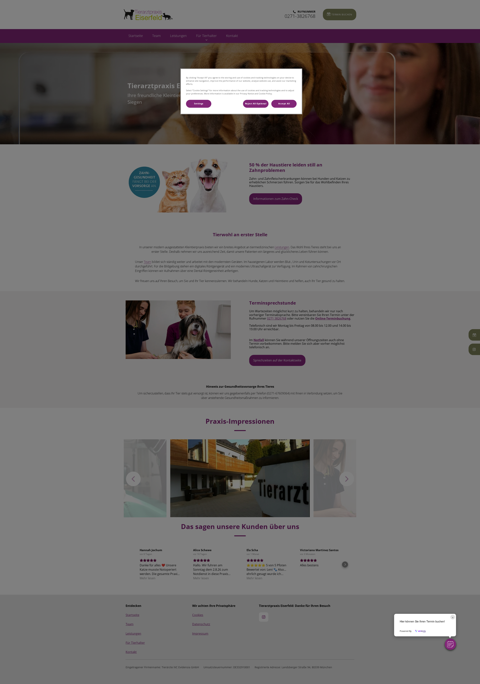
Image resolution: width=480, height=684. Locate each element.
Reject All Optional (255, 103)
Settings (198, 103)
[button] (450, 644)
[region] (241, 91)
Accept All (284, 103)
